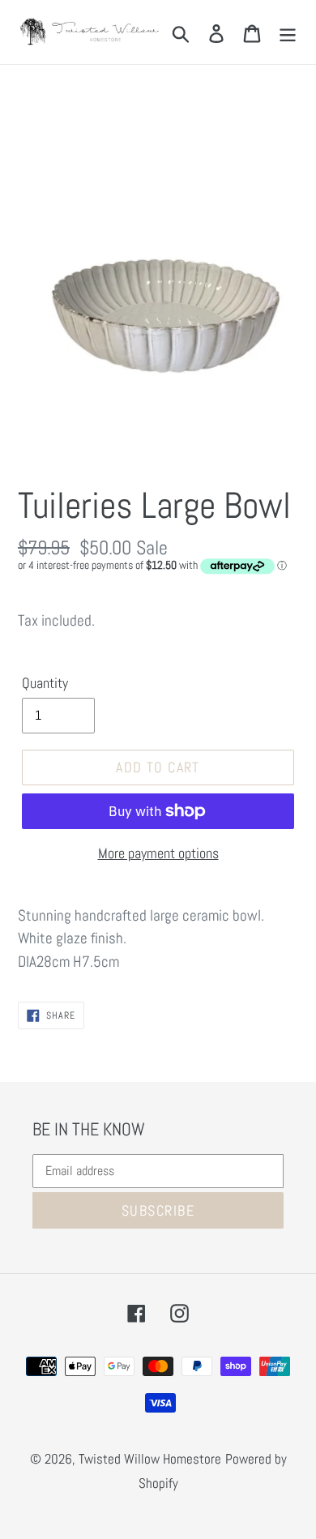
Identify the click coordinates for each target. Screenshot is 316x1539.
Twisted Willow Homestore (150, 1459)
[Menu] (287, 31)
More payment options (158, 853)
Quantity (45, 682)
